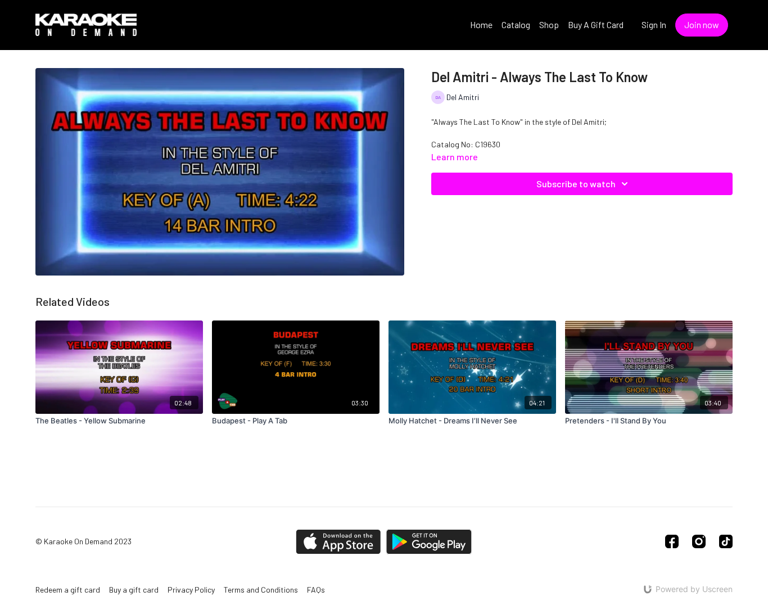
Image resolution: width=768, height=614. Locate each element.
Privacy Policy (191, 589)
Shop (549, 24)
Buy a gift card (134, 589)
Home (481, 24)
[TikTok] (726, 541)
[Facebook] (672, 541)
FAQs (316, 589)
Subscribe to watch (576, 183)
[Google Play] (429, 541)
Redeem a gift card (67, 589)
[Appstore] (338, 541)
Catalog (516, 24)
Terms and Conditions (261, 589)
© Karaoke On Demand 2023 (83, 541)
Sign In (653, 24)
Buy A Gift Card (596, 24)
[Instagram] (699, 541)
